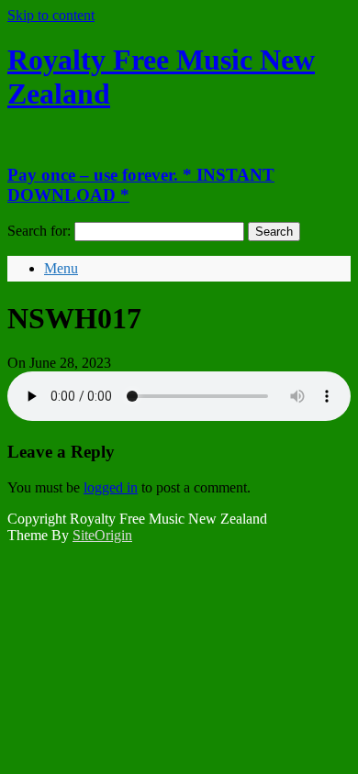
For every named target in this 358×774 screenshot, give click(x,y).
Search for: (39, 230)
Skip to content (51, 15)
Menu (61, 268)
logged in (111, 487)
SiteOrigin (102, 535)
